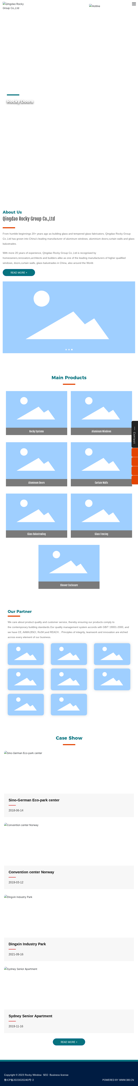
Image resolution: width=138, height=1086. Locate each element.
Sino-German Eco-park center (34, 800)
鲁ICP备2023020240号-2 (19, 1079)
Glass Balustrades (54, 108)
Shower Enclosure (69, 585)
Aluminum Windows (101, 431)
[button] (30, 197)
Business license (59, 1074)
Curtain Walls (101, 482)
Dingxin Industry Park (27, 944)
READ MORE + (45, 126)
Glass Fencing (101, 534)
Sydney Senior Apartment (30, 1016)
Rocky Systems (36, 431)
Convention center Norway (31, 872)
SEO (45, 1074)
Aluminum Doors (36, 482)
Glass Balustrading (36, 534)
